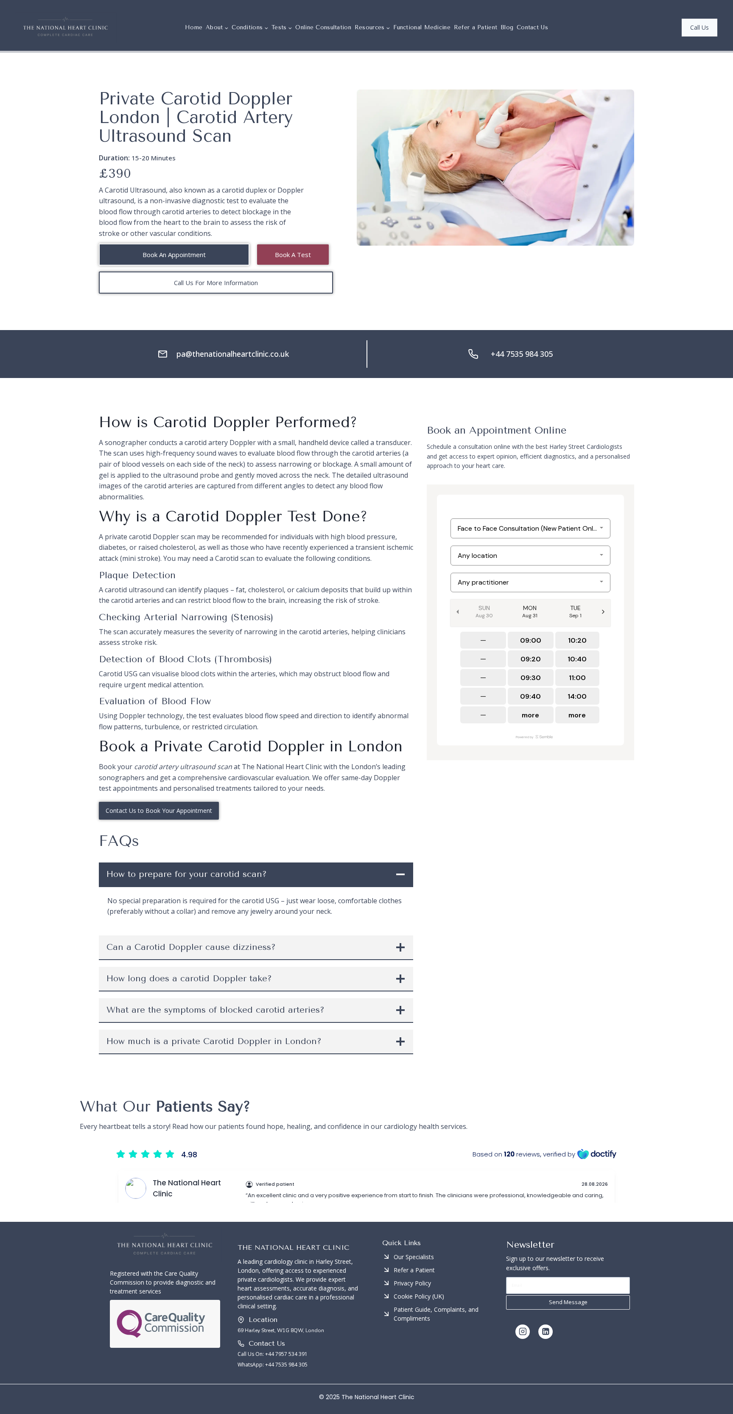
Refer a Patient (476, 27)
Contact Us (532, 27)
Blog (507, 27)
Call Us (699, 27)
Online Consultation (323, 27)
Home (193, 27)
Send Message (568, 1302)
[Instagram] (523, 1332)
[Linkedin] (545, 1332)
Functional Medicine (421, 27)
